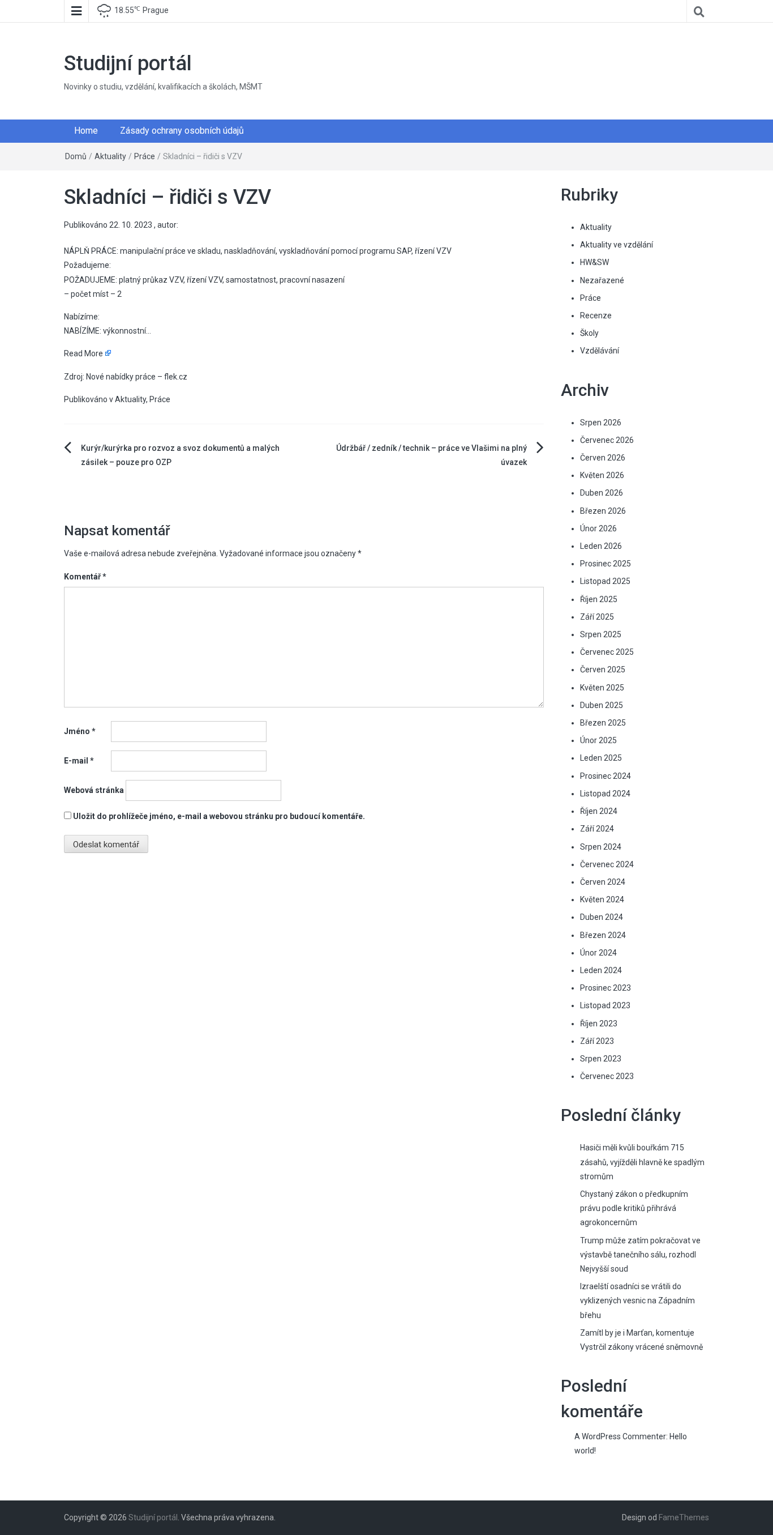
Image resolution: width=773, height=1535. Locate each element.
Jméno (80, 731)
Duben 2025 (601, 705)
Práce (144, 156)
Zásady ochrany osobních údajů (182, 130)
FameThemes (684, 1517)
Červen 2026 (602, 457)
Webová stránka (94, 790)
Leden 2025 (601, 757)
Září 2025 (597, 616)
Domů (76, 156)
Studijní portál (128, 63)
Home (86, 130)
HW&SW (594, 262)
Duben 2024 (601, 917)
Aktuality (110, 156)
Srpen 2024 (600, 846)
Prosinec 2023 (605, 987)
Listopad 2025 (605, 581)
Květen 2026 (602, 475)
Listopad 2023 (605, 1005)
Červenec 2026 (607, 440)
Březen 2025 (603, 722)
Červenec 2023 (607, 1076)
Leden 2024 (601, 970)
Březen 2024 (603, 935)
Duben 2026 (601, 492)
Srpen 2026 (600, 422)
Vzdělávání (599, 350)
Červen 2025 (602, 669)
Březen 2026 (603, 510)
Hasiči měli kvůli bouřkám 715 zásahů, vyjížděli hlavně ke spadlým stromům (642, 1161)
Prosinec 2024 (605, 776)
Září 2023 (597, 1041)
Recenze (596, 315)
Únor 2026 (598, 528)
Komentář (85, 576)
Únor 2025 (598, 740)
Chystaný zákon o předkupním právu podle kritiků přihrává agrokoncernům (634, 1208)
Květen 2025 (602, 687)
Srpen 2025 (600, 634)
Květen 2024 (602, 899)
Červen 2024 (602, 881)
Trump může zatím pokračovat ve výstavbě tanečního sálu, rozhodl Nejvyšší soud (640, 1254)
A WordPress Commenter (620, 1436)
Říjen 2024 (598, 811)
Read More (83, 353)
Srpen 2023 (600, 1058)
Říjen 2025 (598, 599)
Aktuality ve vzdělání (616, 244)
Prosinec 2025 (605, 563)
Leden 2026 (601, 546)
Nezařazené (602, 280)
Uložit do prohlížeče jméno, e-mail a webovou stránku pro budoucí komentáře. (219, 816)
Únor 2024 (598, 952)
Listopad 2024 (605, 793)
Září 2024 (597, 828)
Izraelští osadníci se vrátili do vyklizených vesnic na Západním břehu (637, 1300)
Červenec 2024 (607, 864)
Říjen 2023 (598, 1023)
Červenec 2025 (607, 651)
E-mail (79, 760)
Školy (589, 333)
